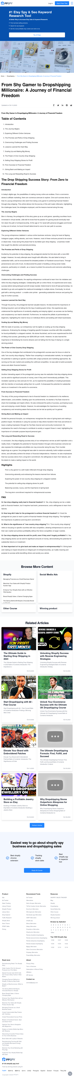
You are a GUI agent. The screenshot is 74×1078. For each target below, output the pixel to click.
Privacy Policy (30, 963)
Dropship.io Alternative (32, 929)
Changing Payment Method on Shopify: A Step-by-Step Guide (11, 980)
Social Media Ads (55, 909)
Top (70, 1074)
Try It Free (37, 35)
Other (52, 932)
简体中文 (10, 1071)
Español (43, 1071)
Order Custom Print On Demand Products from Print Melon (11, 969)
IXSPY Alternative (31, 918)
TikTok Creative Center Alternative (36, 906)
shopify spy (29, 920)
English (4, 1070)
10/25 (52, 944)
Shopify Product (6, 909)
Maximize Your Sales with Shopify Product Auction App (11, 1003)
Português (36, 1071)
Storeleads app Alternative (33, 915)
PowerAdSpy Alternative (33, 955)
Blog (52, 900)
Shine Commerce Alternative (34, 949)
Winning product (55, 918)
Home (2, 76)
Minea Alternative (31, 923)
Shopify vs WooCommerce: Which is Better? (12, 985)
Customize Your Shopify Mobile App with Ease (12, 1053)
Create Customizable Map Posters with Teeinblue (12, 1013)
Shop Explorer (6, 915)
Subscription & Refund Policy (34, 969)
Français (56, 1071)
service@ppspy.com (32, 982)
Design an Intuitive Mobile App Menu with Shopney (12, 1030)
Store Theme (6, 923)
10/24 (59, 944)
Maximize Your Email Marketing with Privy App (12, 1049)
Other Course (54, 912)
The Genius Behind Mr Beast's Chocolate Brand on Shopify (11, 989)
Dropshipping (11, 76)
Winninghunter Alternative (33, 912)
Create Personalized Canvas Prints (12, 1017)
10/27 (59, 940)
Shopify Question (55, 915)
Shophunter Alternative (32, 932)
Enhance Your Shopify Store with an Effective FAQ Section (12, 999)
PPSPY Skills (5, 926)
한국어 (24, 1071)
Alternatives (29, 900)
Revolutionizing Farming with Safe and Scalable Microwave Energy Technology (12, 1043)
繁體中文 (17, 1071)
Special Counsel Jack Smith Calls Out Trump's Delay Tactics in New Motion (11, 974)
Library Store (6, 912)
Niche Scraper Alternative (33, 903)
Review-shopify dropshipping (34, 944)
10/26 (66, 940)
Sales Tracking (6, 903)
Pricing (4, 929)
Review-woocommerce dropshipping (36, 938)
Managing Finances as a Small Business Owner (18, 579)
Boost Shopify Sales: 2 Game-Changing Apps (17, 596)
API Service (29, 975)
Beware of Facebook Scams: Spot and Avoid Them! (12, 1020)
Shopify (53, 903)
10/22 (52, 947)
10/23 (66, 944)
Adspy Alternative (31, 926)
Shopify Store (6, 920)
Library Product (6, 906)
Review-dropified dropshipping (35, 935)
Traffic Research (7, 918)
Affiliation (28, 972)
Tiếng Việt (63, 1071)
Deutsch (49, 1071)
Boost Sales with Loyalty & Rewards (12, 1038)
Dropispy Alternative (32, 952)
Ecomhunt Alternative (32, 909)
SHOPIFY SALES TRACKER (59, 897)
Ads (3, 897)
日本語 (29, 1071)
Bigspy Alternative (31, 946)
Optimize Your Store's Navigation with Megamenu (11, 1025)
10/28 (52, 940)
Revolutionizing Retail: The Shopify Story (12, 964)
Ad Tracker (5, 900)
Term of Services (31, 966)
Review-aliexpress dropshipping (35, 941)
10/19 (59, 947)
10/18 (66, 947)
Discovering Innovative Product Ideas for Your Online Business (12, 1035)
